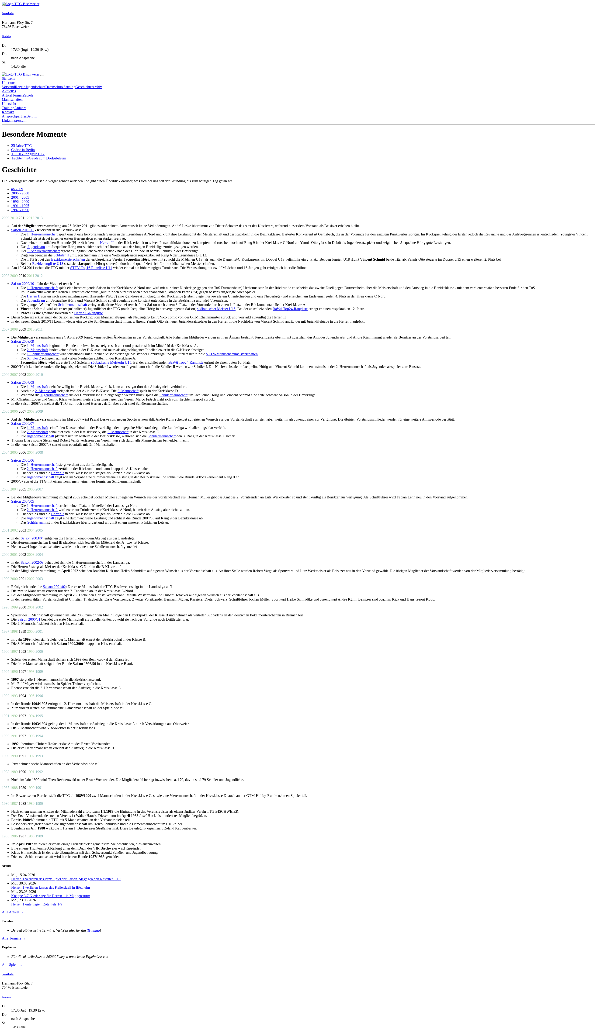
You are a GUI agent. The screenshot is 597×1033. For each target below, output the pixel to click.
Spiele (28, 95)
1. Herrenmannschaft (42, 234)
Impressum (18, 120)
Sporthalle (8, 13)
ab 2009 (17, 189)
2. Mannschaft (37, 350)
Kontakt (8, 112)
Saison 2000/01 (28, 619)
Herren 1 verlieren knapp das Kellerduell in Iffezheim (50, 887)
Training (6, 36)
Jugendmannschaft (54, 395)
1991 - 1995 (20, 206)
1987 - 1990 (20, 210)
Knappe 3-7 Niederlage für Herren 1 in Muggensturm (50, 896)
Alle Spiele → (12, 965)
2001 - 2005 (20, 197)
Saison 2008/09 (22, 341)
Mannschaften (12, 99)
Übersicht (9, 104)
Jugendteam (36, 247)
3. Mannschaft (128, 391)
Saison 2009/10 (22, 284)
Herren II (107, 243)
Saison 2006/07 (22, 423)
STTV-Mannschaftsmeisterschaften (232, 354)
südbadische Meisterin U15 (111, 362)
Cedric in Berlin (23, 150)
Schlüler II (61, 255)
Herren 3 (57, 473)
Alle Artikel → (13, 912)
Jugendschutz (35, 87)
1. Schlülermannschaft (43, 251)
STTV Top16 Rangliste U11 (91, 268)
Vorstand (8, 87)
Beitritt (31, 116)
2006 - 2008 (20, 193)
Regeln (20, 87)
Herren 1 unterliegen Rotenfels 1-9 (36, 904)
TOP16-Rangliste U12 (28, 154)
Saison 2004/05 (22, 501)
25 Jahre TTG (21, 146)
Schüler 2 (34, 358)
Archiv (97, 87)
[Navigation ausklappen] (42, 75)
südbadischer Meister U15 (216, 309)
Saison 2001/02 (54, 587)
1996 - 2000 (20, 202)
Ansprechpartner (14, 116)
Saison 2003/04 (32, 538)
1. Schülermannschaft (43, 354)
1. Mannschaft (37, 346)
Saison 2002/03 (32, 562)
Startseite (8, 78)
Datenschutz (54, 87)
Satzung (69, 87)
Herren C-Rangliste (88, 313)
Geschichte (83, 87)
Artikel (7, 95)
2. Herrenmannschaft (42, 469)
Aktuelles (9, 91)
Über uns (8, 83)
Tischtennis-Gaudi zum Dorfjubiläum (38, 158)
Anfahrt (20, 108)
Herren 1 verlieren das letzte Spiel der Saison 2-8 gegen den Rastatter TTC (66, 879)
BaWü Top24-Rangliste (290, 309)
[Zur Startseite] (20, 4)
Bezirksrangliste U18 (47, 264)
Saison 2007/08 (22, 382)
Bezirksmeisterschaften (68, 259)
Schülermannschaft (173, 395)
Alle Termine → (14, 938)
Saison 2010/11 (22, 230)
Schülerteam (36, 522)
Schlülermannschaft (72, 305)
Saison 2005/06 (22, 460)
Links (6, 120)
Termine (18, 95)
